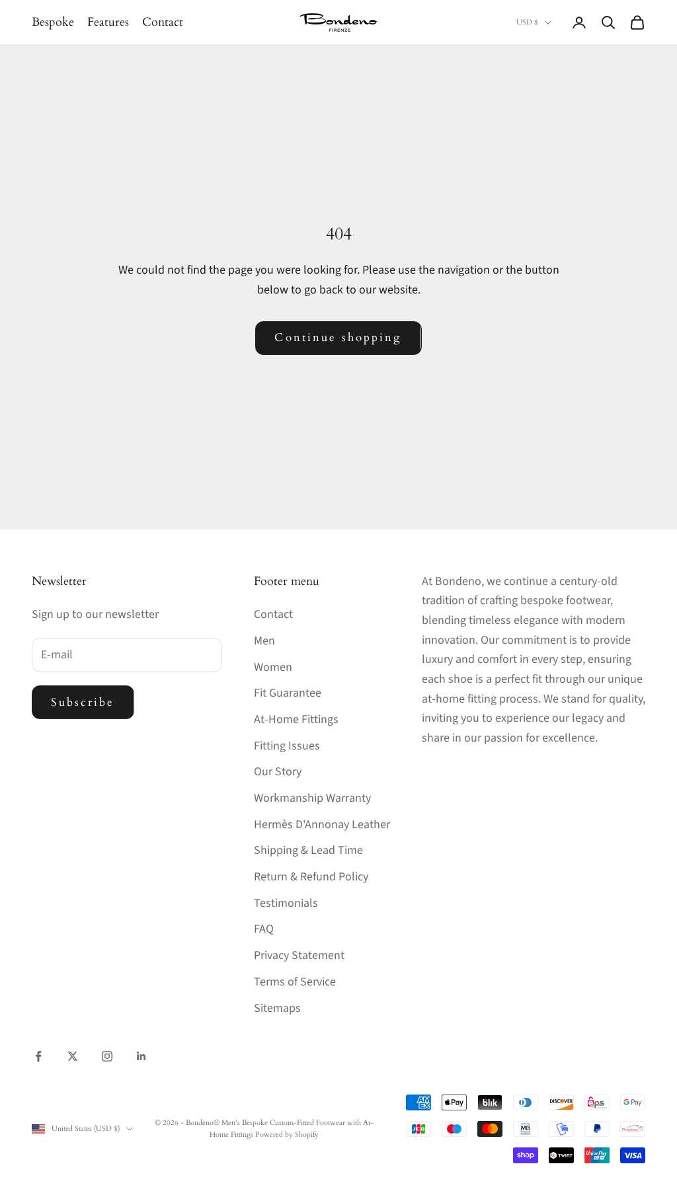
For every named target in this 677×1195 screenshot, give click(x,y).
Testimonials (286, 903)
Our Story (277, 771)
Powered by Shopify (287, 1134)
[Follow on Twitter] (72, 1056)
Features (108, 22)
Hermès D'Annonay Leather (322, 824)
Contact (162, 22)
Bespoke (53, 22)
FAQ (264, 929)
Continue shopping (338, 337)
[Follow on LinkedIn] (141, 1056)
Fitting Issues (287, 746)
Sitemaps (277, 1008)
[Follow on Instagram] (107, 1056)
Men (264, 641)
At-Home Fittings (296, 719)
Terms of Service (295, 982)
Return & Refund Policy (311, 876)
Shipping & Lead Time (308, 850)
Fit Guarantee (287, 693)
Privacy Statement (299, 955)
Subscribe (83, 702)
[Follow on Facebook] (38, 1056)
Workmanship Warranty (312, 798)
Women (273, 667)
